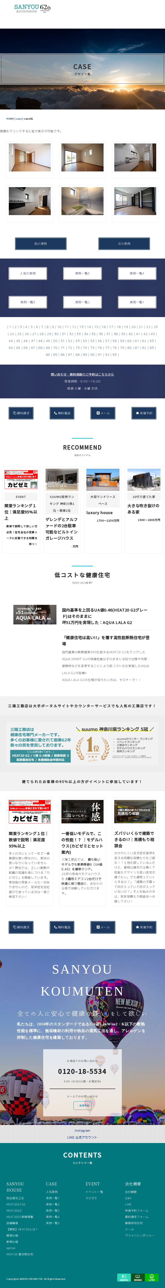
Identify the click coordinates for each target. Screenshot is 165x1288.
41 (138, 334)
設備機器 (12, 1223)
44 (11, 341)
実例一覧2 (82, 302)
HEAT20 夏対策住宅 (19, 1254)
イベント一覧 (94, 1192)
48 (40, 341)
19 (126, 327)
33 (79, 334)
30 (56, 334)
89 (85, 355)
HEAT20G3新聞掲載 (19, 1217)
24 (12, 334)
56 (100, 341)
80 (129, 348)
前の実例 (40, 244)
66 (26, 348)
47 (33, 341)
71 (63, 348)
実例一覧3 (27, 302)
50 (55, 341)
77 (107, 348)
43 (153, 334)
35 (94, 334)
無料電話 (64, 413)
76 (100, 348)
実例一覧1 (137, 302)
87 (70, 355)
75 (92, 348)
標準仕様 (12, 1235)
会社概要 (131, 1192)
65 (18, 348)
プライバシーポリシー (139, 1235)
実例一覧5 (82, 273)
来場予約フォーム (137, 1211)
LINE (128, 1204)
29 (49, 334)
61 (137, 341)
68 (40, 348)
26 (27, 334)
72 (70, 348)
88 (78, 355)
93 (115, 355)
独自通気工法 (15, 1198)
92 (107, 355)
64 (11, 348)
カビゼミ (91, 1198)
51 (63, 341)
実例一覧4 (137, 273)
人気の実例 (28, 273)
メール (105, 413)
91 (100, 355)
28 (42, 334)
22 (148, 327)
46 (26, 341)
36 (101, 334)
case (19, 118)
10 (59, 327)
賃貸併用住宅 (134, 1223)
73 (78, 348)
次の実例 (124, 244)
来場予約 (146, 413)
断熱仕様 (12, 1242)
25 (19, 334)
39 (123, 334)
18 (119, 327)
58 (115, 341)
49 (48, 341)
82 (144, 348)
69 (48, 348)
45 (18, 341)
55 (92, 341)
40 (131, 334)
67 (33, 348)
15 (96, 327)
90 (92, 355)
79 (122, 348)
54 (85, 341)
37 (108, 334)
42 (146, 334)
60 (129, 341)
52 (70, 341)
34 (86, 334)
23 (156, 327)
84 (48, 355)
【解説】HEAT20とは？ (22, 1229)
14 (89, 327)
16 (104, 327)
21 (141, 327)
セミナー (125, 680)
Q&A (128, 1198)
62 (144, 341)
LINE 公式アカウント (82, 1137)
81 (137, 348)
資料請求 (23, 413)
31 (64, 334)
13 (81, 327)
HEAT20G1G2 (16, 1204)
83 (152, 348)
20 (133, 327)
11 (67, 327)
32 (71, 334)
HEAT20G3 (14, 1211)
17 (111, 327)
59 (122, 341)
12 (74, 327)
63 (152, 341)
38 (116, 334)
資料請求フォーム (137, 1217)
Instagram (82, 1130)
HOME (10, 118)
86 (63, 355)
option (10, 1248)
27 (34, 334)
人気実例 (52, 1192)
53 (78, 341)
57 (107, 341)
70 (55, 348)
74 (85, 348)
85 (55, 355)
